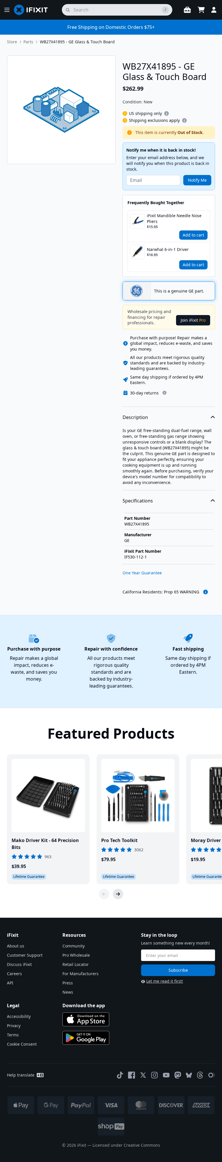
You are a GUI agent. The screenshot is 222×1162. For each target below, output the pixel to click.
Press (67, 983)
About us (15, 946)
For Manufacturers (80, 973)
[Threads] (200, 1075)
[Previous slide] (104, 894)
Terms (13, 1035)
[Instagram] (154, 1075)
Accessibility (19, 1016)
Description (135, 417)
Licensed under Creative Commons (126, 1145)
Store (12, 41)
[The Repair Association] (211, 1075)
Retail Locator (75, 964)
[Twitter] (143, 1075)
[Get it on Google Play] (85, 1038)
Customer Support (24, 955)
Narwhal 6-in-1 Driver (168, 249)
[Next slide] (118, 894)
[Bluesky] (189, 1075)
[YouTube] (166, 1075)
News (67, 992)
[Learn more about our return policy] (164, 392)
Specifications (138, 501)
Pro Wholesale (76, 955)
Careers (14, 973)
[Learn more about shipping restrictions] (166, 113)
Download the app (83, 1005)
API (10, 983)
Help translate (20, 1075)
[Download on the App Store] (85, 1019)
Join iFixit (193, 320)
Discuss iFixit (19, 964)
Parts (28, 41)
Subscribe (178, 970)
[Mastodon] (177, 1075)
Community (73, 946)
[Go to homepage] (33, 10)
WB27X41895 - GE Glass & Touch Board (77, 41)
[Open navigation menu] (7, 10)
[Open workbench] (187, 10)
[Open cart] (201, 10)
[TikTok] (119, 1075)
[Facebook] (131, 1075)
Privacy (14, 1025)
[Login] (214, 9)
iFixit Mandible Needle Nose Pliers (174, 218)
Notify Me (197, 180)
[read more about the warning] (205, 592)
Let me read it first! (164, 981)
